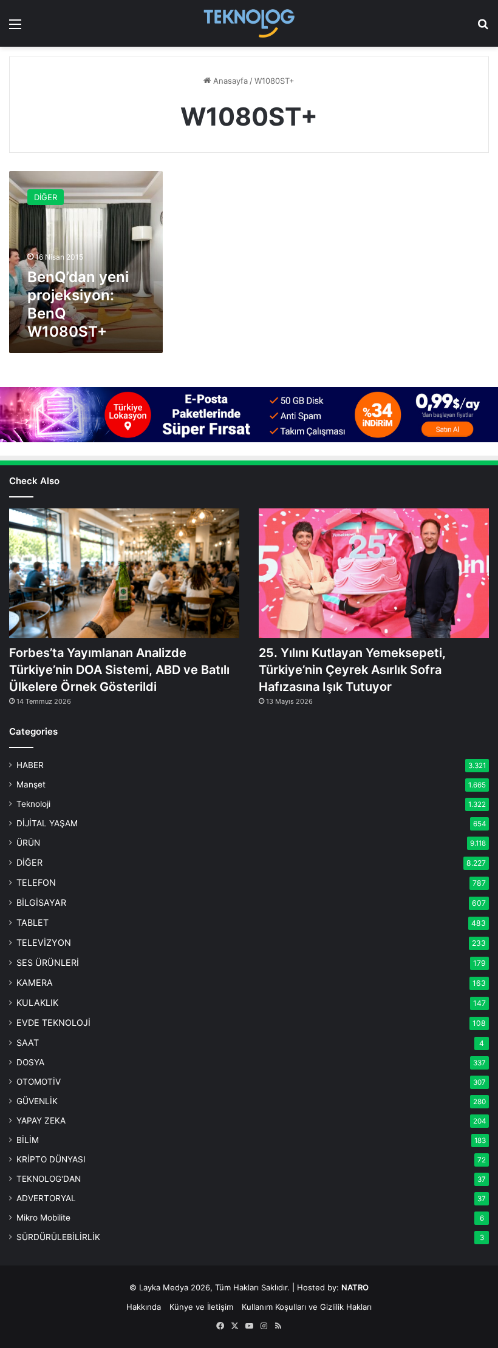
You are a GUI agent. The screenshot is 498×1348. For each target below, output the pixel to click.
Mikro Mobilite (43, 1217)
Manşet (31, 784)
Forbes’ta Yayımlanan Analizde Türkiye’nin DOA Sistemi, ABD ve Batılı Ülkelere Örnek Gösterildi (119, 669)
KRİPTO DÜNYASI (51, 1159)
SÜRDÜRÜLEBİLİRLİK (58, 1237)
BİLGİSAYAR (41, 902)
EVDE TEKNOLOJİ (53, 1022)
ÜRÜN (28, 843)
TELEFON (36, 882)
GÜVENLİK (37, 1101)
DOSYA (30, 1062)
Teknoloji (33, 804)
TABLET (32, 922)
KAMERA (34, 982)
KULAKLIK (37, 1002)
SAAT (27, 1042)
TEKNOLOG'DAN (48, 1179)
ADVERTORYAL (46, 1198)
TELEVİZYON (43, 942)
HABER (30, 765)
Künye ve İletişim (201, 1307)
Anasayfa (229, 81)
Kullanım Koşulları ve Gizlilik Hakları (307, 1307)
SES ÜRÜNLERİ (47, 962)
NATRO (355, 1287)
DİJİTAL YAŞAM (47, 823)
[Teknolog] (249, 23)
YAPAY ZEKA (41, 1120)
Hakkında (143, 1307)
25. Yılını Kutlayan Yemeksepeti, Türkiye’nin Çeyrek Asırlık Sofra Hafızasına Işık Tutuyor (352, 669)
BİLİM (27, 1140)
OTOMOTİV (38, 1082)
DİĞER (29, 862)
